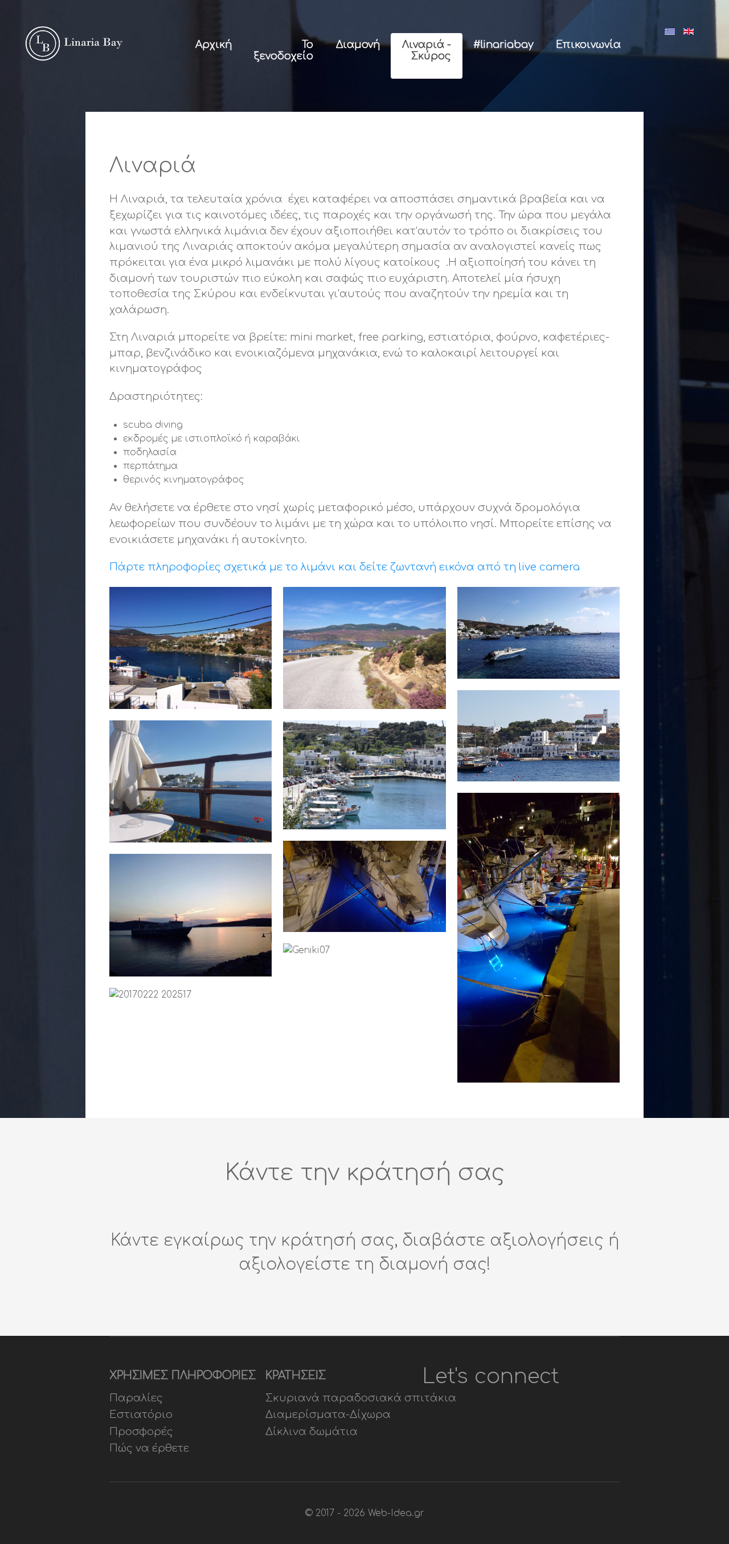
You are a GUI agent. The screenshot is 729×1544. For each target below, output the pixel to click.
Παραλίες (136, 1398)
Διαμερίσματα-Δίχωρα (328, 1414)
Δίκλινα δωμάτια (311, 1431)
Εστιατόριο (141, 1414)
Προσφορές (141, 1431)
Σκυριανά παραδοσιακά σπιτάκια (360, 1398)
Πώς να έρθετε (149, 1448)
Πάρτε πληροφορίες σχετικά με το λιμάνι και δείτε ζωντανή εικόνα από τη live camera (344, 567)
